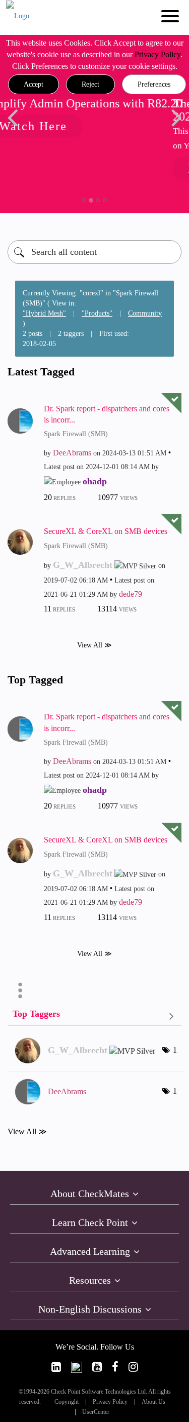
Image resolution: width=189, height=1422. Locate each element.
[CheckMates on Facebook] (115, 1367)
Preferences (154, 84)
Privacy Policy (157, 54)
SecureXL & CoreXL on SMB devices (105, 531)
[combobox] (94, 252)
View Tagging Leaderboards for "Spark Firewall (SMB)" (94, 1016)
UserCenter (95, 1412)
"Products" (97, 313)
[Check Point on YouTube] (97, 1367)
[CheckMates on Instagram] (133, 1367)
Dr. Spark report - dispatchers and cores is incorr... (106, 414)
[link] (56, 1367)
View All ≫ (94, 645)
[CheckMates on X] (76, 1367)
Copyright (66, 1402)
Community (145, 313)
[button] (33, 84)
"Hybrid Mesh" (44, 313)
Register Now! (129, 168)
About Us (153, 1402)
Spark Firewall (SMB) (76, 434)
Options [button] (20, 990)
